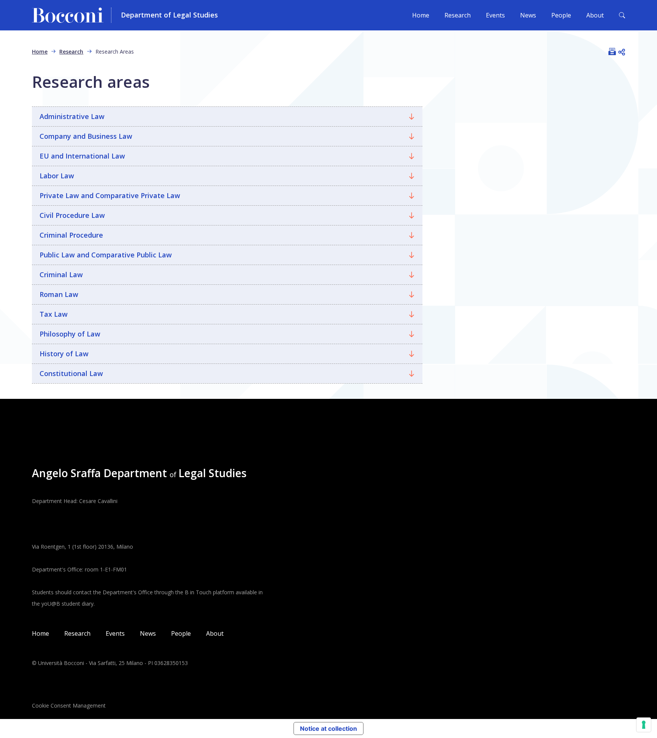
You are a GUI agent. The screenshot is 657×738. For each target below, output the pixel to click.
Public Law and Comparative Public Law (106, 254)
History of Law (64, 353)
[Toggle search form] (622, 15)
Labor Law (57, 175)
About (595, 15)
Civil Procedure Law (72, 215)
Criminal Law (61, 274)
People (561, 15)
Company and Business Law (86, 136)
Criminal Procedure (71, 235)
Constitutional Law (71, 373)
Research (457, 15)
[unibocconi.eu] (71, 15)
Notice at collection (328, 728)
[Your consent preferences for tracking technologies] (643, 724)
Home (420, 15)
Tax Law (54, 314)
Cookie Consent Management (69, 705)
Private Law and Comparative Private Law (110, 195)
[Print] (612, 51)
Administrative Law (72, 116)
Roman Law (59, 294)
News (528, 15)
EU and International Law (82, 155)
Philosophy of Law (70, 333)
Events (495, 15)
